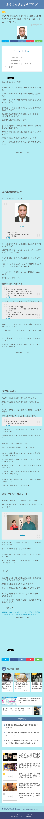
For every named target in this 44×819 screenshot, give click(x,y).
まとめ (11, 67)
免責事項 (29, 814)
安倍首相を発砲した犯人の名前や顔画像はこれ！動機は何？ (23, 726)
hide (27, 51)
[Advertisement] (22, 167)
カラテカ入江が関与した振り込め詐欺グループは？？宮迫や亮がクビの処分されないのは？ (22, 742)
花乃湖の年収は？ (15, 61)
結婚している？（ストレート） (20, 64)
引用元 (22, 227)
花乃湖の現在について (17, 57)
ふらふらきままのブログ (22, 4)
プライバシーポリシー (18, 814)
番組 (4, 12)
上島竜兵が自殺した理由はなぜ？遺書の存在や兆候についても (23, 734)
